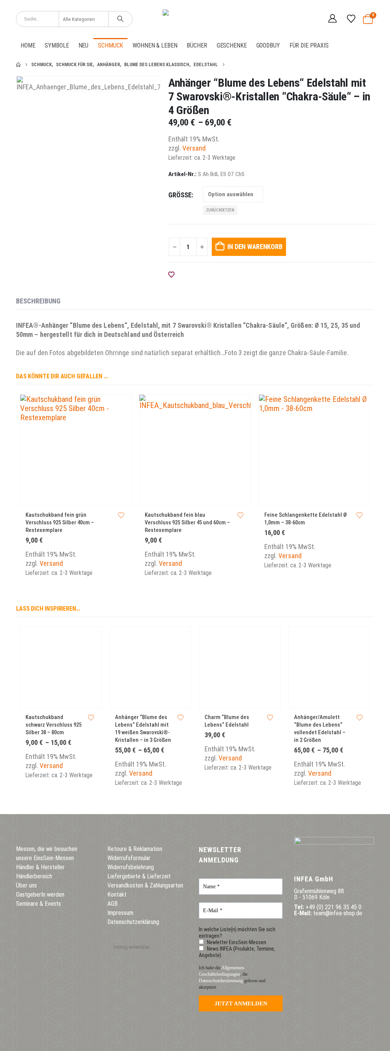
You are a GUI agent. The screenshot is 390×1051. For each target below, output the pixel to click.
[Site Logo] (195, 19)
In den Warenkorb (255, 247)
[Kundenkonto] (332, 19)
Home (28, 45)
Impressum (120, 912)
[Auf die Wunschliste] (121, 515)
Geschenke (232, 45)
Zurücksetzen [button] (220, 210)
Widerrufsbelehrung (130, 867)
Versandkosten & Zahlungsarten (145, 885)
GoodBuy (268, 45)
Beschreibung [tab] (38, 301)
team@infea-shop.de (337, 913)
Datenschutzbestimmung (221, 980)
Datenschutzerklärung (133, 922)
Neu (83, 45)
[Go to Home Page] (18, 64)
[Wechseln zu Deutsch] (297, 19)
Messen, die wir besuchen (46, 849)
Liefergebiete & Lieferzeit (139, 876)
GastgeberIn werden (40, 894)
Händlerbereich (34, 876)
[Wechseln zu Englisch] (312, 19)
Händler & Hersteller (40, 867)
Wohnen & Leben (155, 45)
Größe (180, 195)
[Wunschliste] (351, 19)
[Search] (120, 19)
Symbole (57, 45)
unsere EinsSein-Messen (45, 858)
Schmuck (110, 45)
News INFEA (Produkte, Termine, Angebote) (237, 952)
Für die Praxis (309, 45)
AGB (112, 903)
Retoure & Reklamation (134, 849)
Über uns (26, 885)
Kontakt (116, 894)
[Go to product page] (75, 450)
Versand (194, 148)
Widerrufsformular (128, 858)
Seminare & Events (38, 903)
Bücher (197, 45)
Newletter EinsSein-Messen (236, 942)
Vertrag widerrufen (131, 947)
